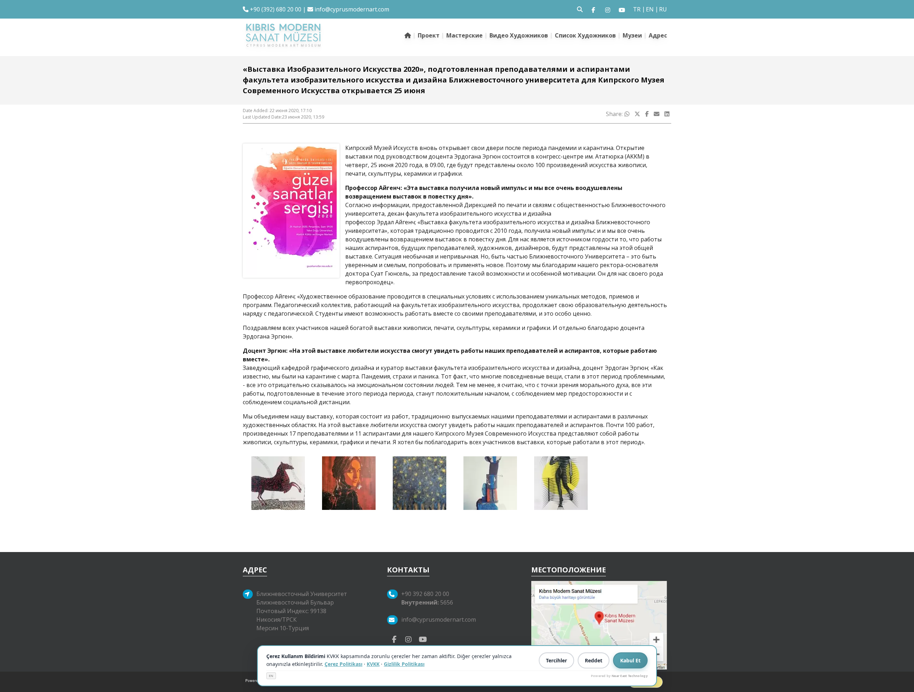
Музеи (632, 35)
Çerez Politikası (343, 664)
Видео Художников (518, 35)
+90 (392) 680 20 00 (274, 9)
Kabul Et (630, 660)
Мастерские (464, 35)
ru (663, 9)
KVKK (373, 664)
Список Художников (585, 35)
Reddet (593, 660)
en (650, 9)
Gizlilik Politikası (404, 664)
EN (271, 675)
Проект (429, 35)
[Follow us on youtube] (622, 9)
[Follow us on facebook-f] (593, 9)
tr (637, 9)
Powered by (619, 675)
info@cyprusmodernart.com (352, 9)
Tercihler (556, 660)
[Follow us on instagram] (608, 9)
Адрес (658, 35)
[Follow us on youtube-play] (423, 639)
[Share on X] (637, 114)
